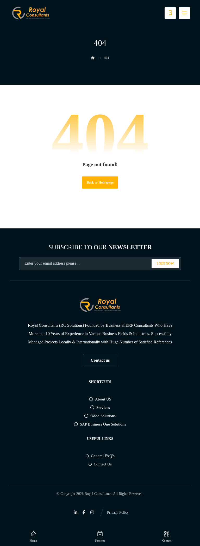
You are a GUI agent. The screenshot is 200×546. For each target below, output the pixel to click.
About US (103, 399)
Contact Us (103, 464)
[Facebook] (84, 512)
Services (103, 407)
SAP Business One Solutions (103, 424)
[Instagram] (92, 512)
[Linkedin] (75, 512)
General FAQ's (103, 456)
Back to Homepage (100, 182)
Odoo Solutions (103, 416)
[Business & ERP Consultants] (31, 13)
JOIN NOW (165, 263)
